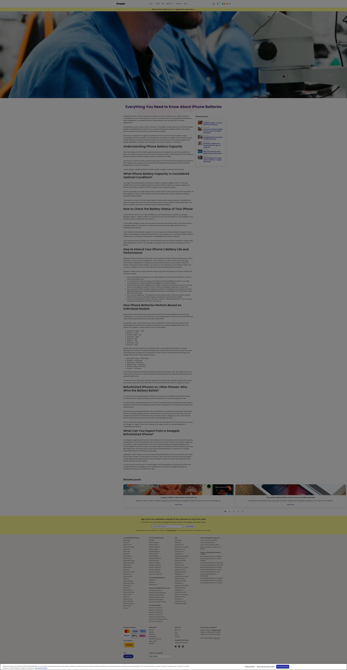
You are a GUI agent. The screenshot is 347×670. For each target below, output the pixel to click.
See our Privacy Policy (41, 668)
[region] (173, 667)
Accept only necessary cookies (266, 666)
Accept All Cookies (282, 666)
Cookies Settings (250, 666)
